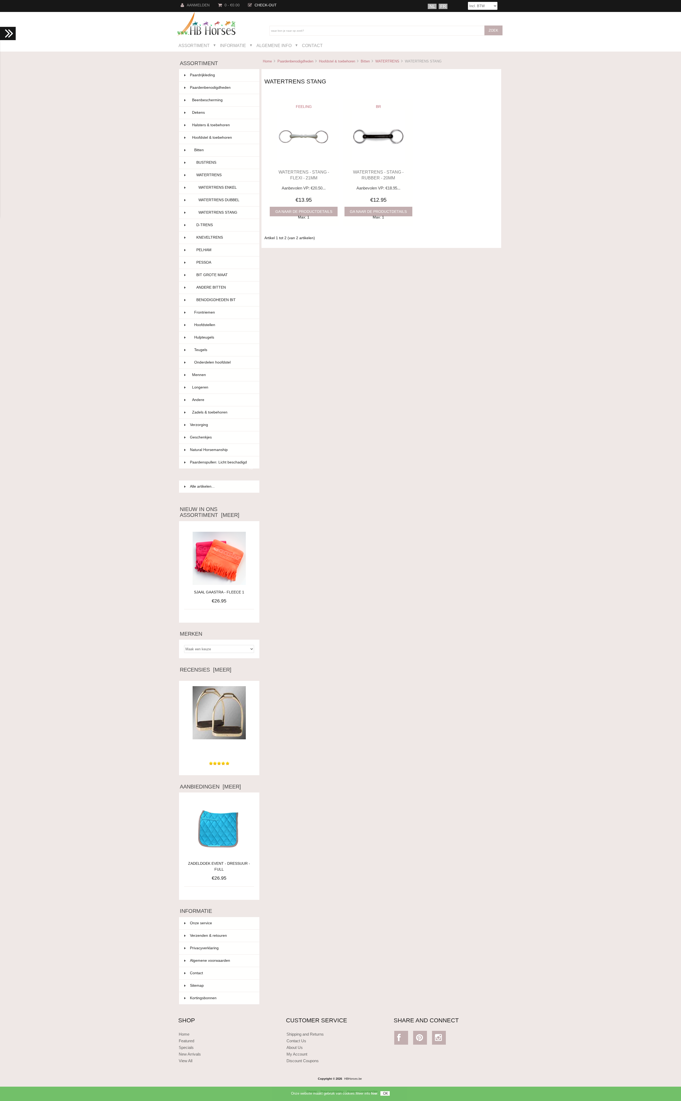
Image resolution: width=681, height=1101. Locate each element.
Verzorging (221, 425)
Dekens (222, 113)
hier (374, 1093)
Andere (222, 400)
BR (378, 107)
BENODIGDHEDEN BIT (224, 300)
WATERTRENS (387, 61)
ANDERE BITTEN (224, 287)
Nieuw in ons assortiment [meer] (209, 512)
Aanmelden (198, 5)
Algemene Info (274, 45)
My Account (296, 1054)
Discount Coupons (302, 1060)
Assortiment (194, 45)
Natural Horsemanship (221, 450)
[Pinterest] (420, 1039)
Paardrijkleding (221, 75)
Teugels (223, 350)
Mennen (222, 375)
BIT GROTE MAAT (224, 275)
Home (267, 61)
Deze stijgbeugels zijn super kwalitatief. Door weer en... (219, 749)
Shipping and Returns (305, 1034)
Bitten (365, 61)
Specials (186, 1047)
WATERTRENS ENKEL (225, 187)
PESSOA (224, 262)
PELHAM (224, 250)
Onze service (201, 923)
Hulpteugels (223, 337)
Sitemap (197, 986)
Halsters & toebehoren (222, 125)
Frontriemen (223, 312)
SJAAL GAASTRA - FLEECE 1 (219, 592)
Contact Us (296, 1041)
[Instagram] (439, 1039)
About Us (294, 1047)
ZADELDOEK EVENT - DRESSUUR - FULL (219, 866)
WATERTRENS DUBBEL (225, 200)
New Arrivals (190, 1054)
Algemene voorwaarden (210, 961)
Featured (186, 1041)
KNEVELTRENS (224, 237)
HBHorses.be (353, 1078)
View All (185, 1060)
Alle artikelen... (202, 486)
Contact (312, 45)
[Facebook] (401, 1039)
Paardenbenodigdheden (295, 61)
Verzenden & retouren (208, 936)
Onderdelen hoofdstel (223, 362)
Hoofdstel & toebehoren (337, 61)
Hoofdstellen (223, 325)
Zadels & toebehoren (222, 412)
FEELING (304, 107)
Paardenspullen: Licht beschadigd (221, 464)
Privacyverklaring (204, 948)
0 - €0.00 (232, 5)
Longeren (222, 387)
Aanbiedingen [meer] (210, 787)
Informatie (233, 45)
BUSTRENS (224, 162)
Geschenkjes (221, 437)
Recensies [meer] (205, 670)
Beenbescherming (222, 100)
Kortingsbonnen (203, 998)
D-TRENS (224, 225)
